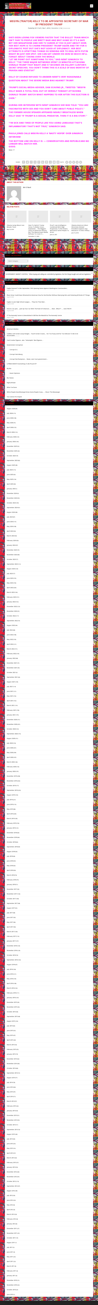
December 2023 (12, 550)
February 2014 (11, 1106)
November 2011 (12, 1233)
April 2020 (10, 757)
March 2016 (10, 988)
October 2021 (11, 672)
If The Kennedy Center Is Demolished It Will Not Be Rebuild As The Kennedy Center (34, 315)
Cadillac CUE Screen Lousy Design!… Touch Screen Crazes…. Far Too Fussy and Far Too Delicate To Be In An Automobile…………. (42, 334)
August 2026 (11, 408)
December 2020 (12, 719)
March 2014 (10, 1101)
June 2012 (10, 1200)
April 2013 (10, 1153)
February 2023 (11, 597)
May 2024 (10, 526)
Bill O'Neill (38, 28)
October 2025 (11, 456)
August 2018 (11, 851)
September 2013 (12, 1129)
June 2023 (10, 578)
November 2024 (12, 498)
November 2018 (12, 837)
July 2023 (10, 573)
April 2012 (10, 1209)
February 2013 (11, 1162)
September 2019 (12, 790)
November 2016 (12, 950)
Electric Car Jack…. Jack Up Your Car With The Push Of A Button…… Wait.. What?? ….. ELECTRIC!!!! (39, 309)
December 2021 (12, 663)
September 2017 (12, 903)
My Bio (9, 368)
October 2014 (11, 1068)
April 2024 (10, 531)
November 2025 (12, 451)
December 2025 (12, 446)
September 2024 (12, 507)
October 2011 (11, 1238)
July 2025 (10, 470)
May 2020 (10, 752)
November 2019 (12, 781)
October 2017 (11, 899)
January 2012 (11, 1224)
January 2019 (11, 828)
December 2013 (12, 1115)
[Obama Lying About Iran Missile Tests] (16, 216)
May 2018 (10, 865)
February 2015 (11, 1049)
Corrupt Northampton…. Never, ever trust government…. (29, 359)
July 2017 (10, 913)
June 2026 (10, 418)
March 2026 (10, 432)
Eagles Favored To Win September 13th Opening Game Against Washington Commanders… (37, 288)
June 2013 (10, 1143)
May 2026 (10, 423)
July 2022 (10, 630)
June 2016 (10, 974)
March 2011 (10, 1266)
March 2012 (10, 1214)
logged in (16, 249)
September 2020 (12, 734)
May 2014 (10, 1092)
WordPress (36, 1303)
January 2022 (11, 658)
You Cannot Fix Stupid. (14, 397)
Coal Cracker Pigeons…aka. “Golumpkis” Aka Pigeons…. (25, 340)
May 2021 (10, 696)
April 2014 (10, 1096)
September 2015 (12, 1016)
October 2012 (11, 1181)
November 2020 (12, 724)
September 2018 (12, 847)
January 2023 (11, 602)
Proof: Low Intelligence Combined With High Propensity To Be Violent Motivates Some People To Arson (59, 228)
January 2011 (11, 1275)
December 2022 (12, 606)
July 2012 (10, 1195)
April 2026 (10, 427)
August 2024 (11, 512)
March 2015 (10, 1045)
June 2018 (10, 861)
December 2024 (12, 493)
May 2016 (10, 979)
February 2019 (11, 823)
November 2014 (12, 1063)
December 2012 (12, 1172)
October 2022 (11, 616)
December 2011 (12, 1228)
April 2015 (10, 1040)
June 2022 (10, 635)
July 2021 (10, 686)
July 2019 (10, 800)
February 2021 (11, 710)
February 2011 (11, 1271)
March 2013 (10, 1158)
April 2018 (10, 870)
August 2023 (11, 569)
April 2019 (10, 814)
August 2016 (11, 964)
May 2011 (10, 1257)
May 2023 (10, 583)
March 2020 (10, 762)
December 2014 (12, 1059)
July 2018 (10, 856)
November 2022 (12, 611)
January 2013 (11, 1167)
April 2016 (10, 983)
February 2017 (11, 936)
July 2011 (10, 1247)
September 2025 (12, 460)
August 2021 (11, 682)
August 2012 (11, 1191)
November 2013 (12, 1120)
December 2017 (12, 889)
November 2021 (12, 668)
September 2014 (12, 1073)
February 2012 (11, 1219)
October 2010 (11, 1290)
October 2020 (11, 729)
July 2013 (10, 1139)
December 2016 (12, 946)
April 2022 (10, 644)
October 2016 (11, 955)
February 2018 (11, 880)
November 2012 (12, 1177)
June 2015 (10, 1030)
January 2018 (11, 884)
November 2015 (12, 1007)
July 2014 (10, 1082)
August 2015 (11, 1021)
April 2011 (10, 1261)
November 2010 (12, 1285)
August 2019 (11, 795)
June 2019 (10, 804)
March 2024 (10, 536)
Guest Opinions (15, 373)
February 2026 (11, 437)
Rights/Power (11, 383)
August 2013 (11, 1134)
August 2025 (11, 465)
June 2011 (10, 1252)
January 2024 (11, 545)
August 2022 (11, 625)
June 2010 (10, 1294)
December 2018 (12, 833)
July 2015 (10, 1026)
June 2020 (10, 748)
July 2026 (10, 413)
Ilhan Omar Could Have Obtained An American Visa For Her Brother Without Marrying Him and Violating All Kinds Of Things (48, 295)
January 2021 (11, 715)
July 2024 (10, 517)
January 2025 (11, 489)
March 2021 (10, 705)
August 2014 (11, 1078)
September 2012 (12, 1186)
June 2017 (10, 917)
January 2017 (11, 941)
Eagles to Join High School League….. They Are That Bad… (26, 302)
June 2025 (10, 474)
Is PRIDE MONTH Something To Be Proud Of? (22, 364)
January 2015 (11, 1054)
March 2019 (10, 818)
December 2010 (12, 1280)
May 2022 (10, 639)
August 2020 (11, 738)
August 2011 (11, 1242)
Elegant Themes (18, 1303)
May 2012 (10, 1205)
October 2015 (11, 1012)
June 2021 (10, 691)
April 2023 (10, 587)
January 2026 (11, 441)
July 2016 (10, 969)
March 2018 (10, 875)
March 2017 (10, 931)
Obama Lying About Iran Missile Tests (15, 226)
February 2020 (11, 767)
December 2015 (12, 1002)
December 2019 (12, 776)
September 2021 (12, 677)
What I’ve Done (12, 387)
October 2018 (11, 842)
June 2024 (10, 521)
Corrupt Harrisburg (16, 354)
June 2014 (10, 1087)
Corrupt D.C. (14, 350)
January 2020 (11, 771)
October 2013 (11, 1125)
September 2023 (12, 564)
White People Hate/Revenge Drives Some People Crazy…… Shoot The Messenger (33, 392)
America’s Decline (12, 329)
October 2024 (11, 503)
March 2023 (10, 592)
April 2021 (10, 701)
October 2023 (11, 559)
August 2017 (11, 908)
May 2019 (10, 809)
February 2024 (11, 540)
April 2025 (10, 484)
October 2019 (11, 785)
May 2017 (10, 922)
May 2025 (10, 479)
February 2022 (11, 653)
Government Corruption (15, 345)
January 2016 (11, 997)
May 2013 (10, 1148)
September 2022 (12, 621)
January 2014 (11, 1111)
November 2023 (12, 555)
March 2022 (10, 649)
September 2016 (12, 960)
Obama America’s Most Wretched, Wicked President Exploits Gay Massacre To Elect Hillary (80, 227)
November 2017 (12, 894)
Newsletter (54, 28)
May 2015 (10, 1035)
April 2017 (10, 927)
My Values (10, 378)
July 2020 (10, 743)
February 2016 (11, 993)
